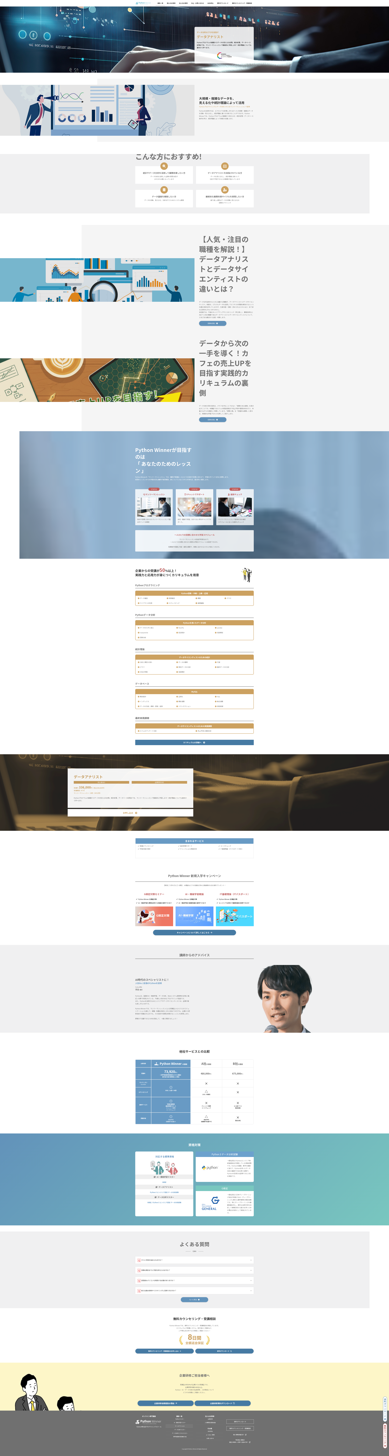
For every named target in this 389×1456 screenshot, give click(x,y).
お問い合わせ (210, 1438)
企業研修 (210, 1419)
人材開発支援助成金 (210, 1422)
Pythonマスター (179, 1419)
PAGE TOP (379, 1410)
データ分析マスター (179, 1429)
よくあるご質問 (210, 1435)
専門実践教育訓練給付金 (180, 1436)
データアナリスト (180, 1426)
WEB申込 (210, 1431)
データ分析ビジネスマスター (180, 1433)
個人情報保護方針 (239, 1435)
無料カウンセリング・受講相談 (240, 1428)
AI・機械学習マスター (180, 1422)
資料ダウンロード (240, 1422)
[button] (212, 323)
